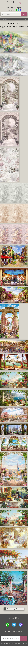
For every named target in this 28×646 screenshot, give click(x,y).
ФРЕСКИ (14, 1)
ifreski (19, 3)
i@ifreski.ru (14, 618)
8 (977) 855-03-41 (11, 10)
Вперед (12, 609)
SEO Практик (24, 643)
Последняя (19, 609)
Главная (4, 19)
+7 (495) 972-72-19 (14, 8)
